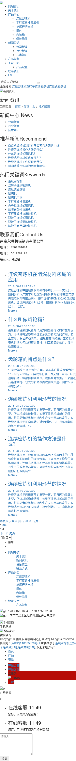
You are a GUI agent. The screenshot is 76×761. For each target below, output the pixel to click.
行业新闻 (22, 51)
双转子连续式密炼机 (21, 217)
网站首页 (13, 6)
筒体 (19, 30)
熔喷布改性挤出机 (19, 209)
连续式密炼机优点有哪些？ (25, 158)
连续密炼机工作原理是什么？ (26, 162)
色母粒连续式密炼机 (21, 205)
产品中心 (13, 14)
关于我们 (13, 10)
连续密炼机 (23, 18)
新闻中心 (29, 106)
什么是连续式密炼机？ (22, 153)
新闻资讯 (13, 43)
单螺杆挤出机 (24, 26)
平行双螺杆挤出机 (27, 22)
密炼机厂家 (15, 197)
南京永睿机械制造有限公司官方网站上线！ (35, 145)
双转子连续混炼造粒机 (22, 222)
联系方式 (22, 568)
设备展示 (13, 601)
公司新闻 (22, 47)
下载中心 (13, 63)
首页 (18, 106)
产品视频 (13, 59)
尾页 (12, 533)
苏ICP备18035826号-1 (25, 643)
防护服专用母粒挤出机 (22, 226)
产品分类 (13, 572)
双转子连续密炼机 (37, 86)
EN (10, 75)
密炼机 (12, 193)
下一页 (4, 533)
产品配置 (22, 67)
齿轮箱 (20, 34)
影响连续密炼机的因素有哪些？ (28, 166)
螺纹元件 (22, 38)
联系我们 (13, 71)
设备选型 (22, 564)
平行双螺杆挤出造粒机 (22, 213)
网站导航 (13, 552)
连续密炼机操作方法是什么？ (26, 149)
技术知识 (22, 55)
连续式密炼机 (57, 86)
